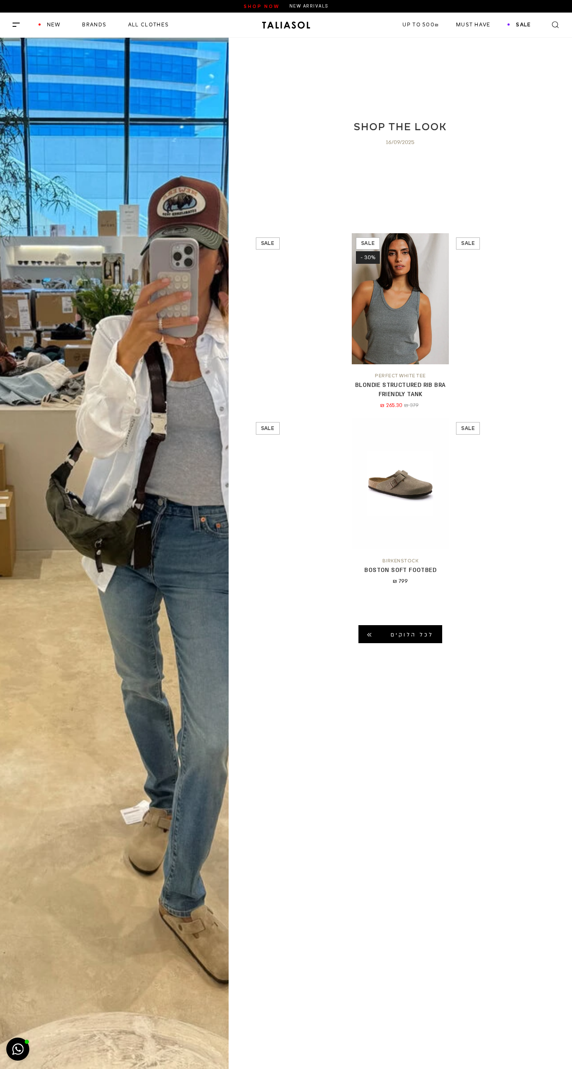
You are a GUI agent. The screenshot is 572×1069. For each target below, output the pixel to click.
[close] (16, 24)
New (54, 25)
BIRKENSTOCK (400, 560)
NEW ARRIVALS (308, 6)
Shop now (262, 6)
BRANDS (94, 25)
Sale (523, 25)
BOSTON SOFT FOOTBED (400, 570)
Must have (473, 25)
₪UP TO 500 (420, 25)
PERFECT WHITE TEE (400, 375)
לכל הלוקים (412, 635)
